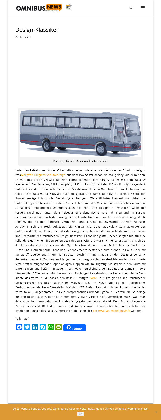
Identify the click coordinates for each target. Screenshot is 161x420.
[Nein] (156, 412)
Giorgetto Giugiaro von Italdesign (44, 175)
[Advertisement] (80, 78)
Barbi (93, 278)
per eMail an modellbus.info (111, 311)
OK (80, 413)
